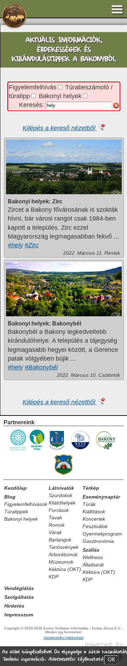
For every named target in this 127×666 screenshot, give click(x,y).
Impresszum (18, 614)
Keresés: (32, 104)
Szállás (91, 550)
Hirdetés (14, 606)
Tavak (55, 517)
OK (111, 660)
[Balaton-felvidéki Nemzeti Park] (18, 449)
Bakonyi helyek (60, 96)
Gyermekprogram (102, 534)
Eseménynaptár (101, 497)
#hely (15, 245)
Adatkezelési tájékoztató (75, 659)
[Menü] (117, 9)
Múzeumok (61, 562)
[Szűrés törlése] (116, 105)
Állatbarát (93, 564)
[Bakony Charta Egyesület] (105, 449)
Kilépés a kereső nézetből (60, 128)
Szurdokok (60, 495)
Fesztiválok (95, 526)
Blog (10, 497)
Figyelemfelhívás (32, 87)
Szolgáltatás (19, 597)
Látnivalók (61, 488)
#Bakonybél (41, 367)
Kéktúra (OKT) (65, 569)
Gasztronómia (98, 541)
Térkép (91, 488)
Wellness (93, 557)
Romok (57, 525)
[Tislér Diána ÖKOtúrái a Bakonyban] (37, 449)
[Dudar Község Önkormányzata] (63, 474)
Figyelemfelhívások (25, 504)
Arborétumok (63, 554)
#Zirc (32, 245)
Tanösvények (63, 547)
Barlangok (60, 540)
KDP (54, 576)
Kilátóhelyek (62, 503)
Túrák (89, 504)
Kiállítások (94, 511)
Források (59, 510)
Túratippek (16, 511)
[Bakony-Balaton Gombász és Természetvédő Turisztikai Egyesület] (80, 449)
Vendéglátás (19, 588)
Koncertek (94, 519)
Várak (55, 532)
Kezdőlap (15, 488)
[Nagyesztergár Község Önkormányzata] (57, 449)
